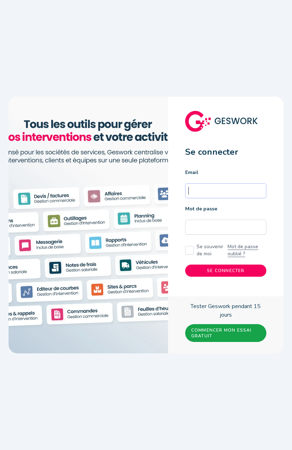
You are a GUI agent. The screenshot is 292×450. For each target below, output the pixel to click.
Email (191, 172)
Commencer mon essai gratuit (221, 333)
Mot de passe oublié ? (243, 250)
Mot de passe (201, 208)
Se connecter (225, 270)
